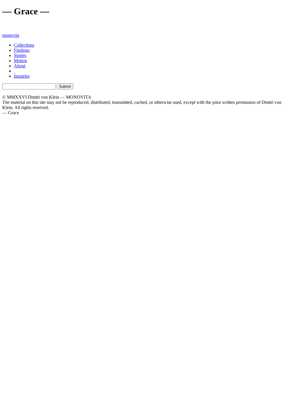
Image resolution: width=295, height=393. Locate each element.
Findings (22, 50)
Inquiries (22, 76)
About (19, 65)
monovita (10, 35)
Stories (20, 55)
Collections (24, 45)
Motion (20, 60)
